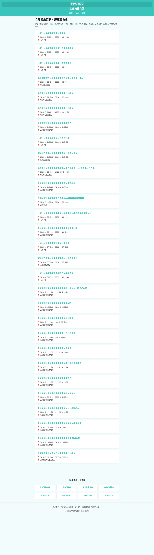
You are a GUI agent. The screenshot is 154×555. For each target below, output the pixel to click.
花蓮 (77, 13)
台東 (83, 13)
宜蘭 (71, 13)
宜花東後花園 (77, 8)
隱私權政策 (85, 511)
